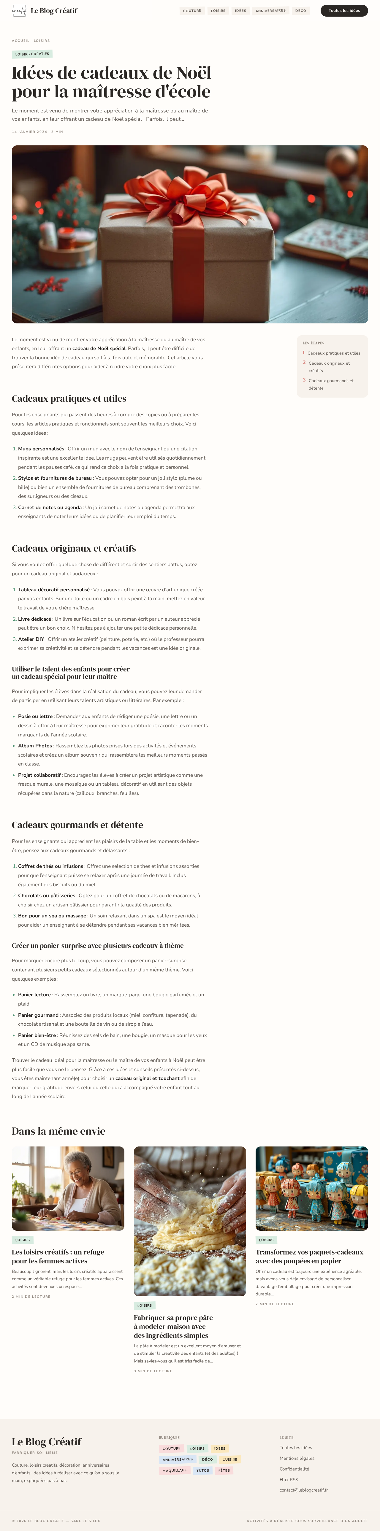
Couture (192, 11)
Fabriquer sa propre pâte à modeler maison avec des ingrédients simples (173, 1326)
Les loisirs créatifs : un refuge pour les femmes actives (58, 1256)
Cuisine (230, 1459)
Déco (300, 11)
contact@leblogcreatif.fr (304, 1490)
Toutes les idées (344, 10)
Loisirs (218, 11)
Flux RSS (289, 1480)
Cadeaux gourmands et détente (331, 384)
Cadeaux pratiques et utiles (334, 353)
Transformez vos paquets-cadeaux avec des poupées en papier (310, 1256)
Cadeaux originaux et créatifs (329, 366)
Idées (240, 11)
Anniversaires (271, 11)
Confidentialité (294, 1469)
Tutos (202, 1470)
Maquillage (174, 1470)
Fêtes (224, 1470)
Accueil (21, 41)
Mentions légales (297, 1458)
